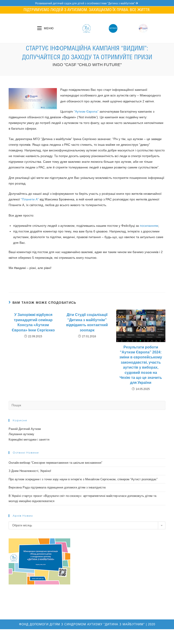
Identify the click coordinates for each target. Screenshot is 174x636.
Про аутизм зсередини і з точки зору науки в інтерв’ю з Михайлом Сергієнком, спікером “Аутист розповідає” (83, 479)
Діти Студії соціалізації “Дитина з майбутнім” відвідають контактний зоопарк (87, 322)
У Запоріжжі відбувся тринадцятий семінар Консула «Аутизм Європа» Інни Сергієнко (33, 322)
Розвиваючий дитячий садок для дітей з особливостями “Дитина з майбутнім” (85, 3)
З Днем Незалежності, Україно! (30, 471)
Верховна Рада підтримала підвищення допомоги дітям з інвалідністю (57, 487)
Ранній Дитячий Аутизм (25, 429)
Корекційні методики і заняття (29, 439)
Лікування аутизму (21, 434)
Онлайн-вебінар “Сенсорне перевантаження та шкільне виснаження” (55, 462)
